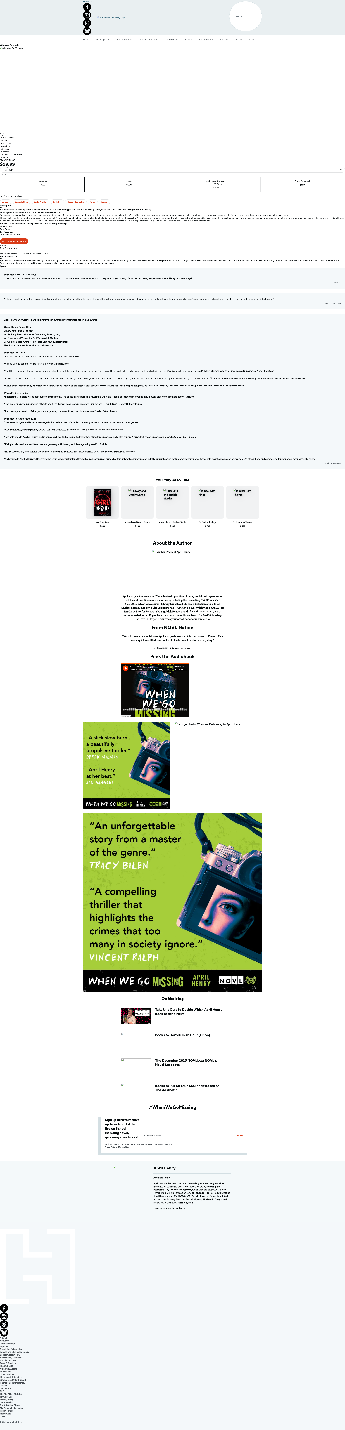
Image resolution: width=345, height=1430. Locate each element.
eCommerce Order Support (13, 1379)
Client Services (7, 1374)
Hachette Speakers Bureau (12, 1382)
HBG (251, 39)
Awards (239, 39)
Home (86, 39)
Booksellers (5, 1371)
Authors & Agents (8, 1368)
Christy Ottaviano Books (11, 154)
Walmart (104, 201)
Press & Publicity (8, 1363)
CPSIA (3, 1416)
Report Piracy (6, 1410)
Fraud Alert (5, 1413)
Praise (3, 266)
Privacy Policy (110, 1147)
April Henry (8, 137)
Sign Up (240, 1135)
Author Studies (205, 39)
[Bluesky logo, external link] (88, 31)
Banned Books (171, 39)
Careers (3, 1385)
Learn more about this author (168, 1208)
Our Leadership (7, 1343)
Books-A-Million (40, 201)
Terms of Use (124, 1147)
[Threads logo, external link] (88, 23)
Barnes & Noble (21, 201)
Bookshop (57, 201)
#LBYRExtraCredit (148, 39)
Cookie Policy (6, 1402)
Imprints (4, 1346)
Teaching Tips (102, 39)
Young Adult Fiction (9, 253)
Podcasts (224, 39)
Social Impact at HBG (10, 1354)
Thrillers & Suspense (31, 253)
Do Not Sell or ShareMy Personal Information (11, 1406)
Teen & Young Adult (9, 248)
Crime (47, 253)
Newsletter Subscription (11, 1349)
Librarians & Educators (11, 1377)
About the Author (8, 256)
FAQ (2, 1391)
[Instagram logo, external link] (88, 15)
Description (5, 205)
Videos (188, 39)
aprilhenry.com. (201, 619)
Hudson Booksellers (76, 201)
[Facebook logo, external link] (88, 7)
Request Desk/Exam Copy (14, 241)
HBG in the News (8, 1360)
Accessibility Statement (11, 1357)
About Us (4, 1340)
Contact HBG (6, 1388)
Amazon (5, 201)
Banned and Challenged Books (14, 1351)
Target (92, 201)
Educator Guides (124, 39)
